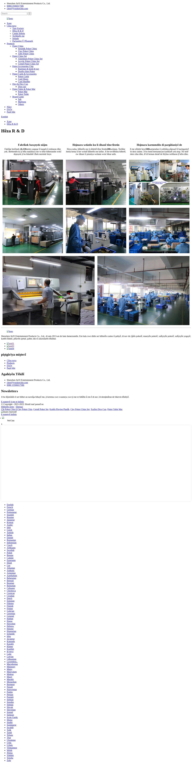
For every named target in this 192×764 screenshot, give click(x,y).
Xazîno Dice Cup (98, 409)
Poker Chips (17, 46)
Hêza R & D (18, 31)
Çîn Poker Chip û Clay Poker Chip (16, 409)
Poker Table (23, 94)
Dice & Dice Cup (20, 84)
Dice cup (22, 86)
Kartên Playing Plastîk (59, 409)
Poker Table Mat (114, 409)
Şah (19, 99)
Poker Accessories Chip (22, 66)
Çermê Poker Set (40, 409)
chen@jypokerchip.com (17, 8)
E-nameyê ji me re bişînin (12, 401)
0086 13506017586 (15, 385)
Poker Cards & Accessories (24, 74)
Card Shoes (23, 79)
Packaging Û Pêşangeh (22, 41)
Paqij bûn (11, 112)
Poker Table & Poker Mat (23, 89)
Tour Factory (18, 28)
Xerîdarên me (18, 36)
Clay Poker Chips (26, 51)
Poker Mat (22, 91)
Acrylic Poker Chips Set (28, 61)
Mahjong (22, 102)
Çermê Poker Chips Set (28, 64)
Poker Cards (23, 76)
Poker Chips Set (19, 56)
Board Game (18, 97)
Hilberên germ (7, 407)
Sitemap (19, 407)
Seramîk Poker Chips (27, 48)
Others (21, 104)
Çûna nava (11, 26)
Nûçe (9, 107)
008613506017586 (15, 6)
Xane (9, 23)
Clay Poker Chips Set (80, 409)
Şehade (15, 38)
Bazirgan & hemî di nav (28, 69)
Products (10, 43)
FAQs (9, 109)
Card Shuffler (24, 81)
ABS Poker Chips (26, 53)
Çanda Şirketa (18, 33)
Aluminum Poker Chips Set (30, 59)
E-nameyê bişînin (9, 414)
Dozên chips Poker (26, 71)
